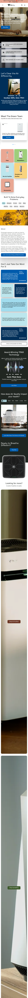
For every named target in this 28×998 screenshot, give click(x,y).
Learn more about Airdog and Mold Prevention (13, 254)
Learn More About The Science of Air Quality (14, 435)
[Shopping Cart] (24, 5)
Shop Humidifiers (14, 887)
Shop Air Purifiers (14, 621)
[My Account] (22, 5)
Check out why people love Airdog (14, 343)
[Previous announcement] (1, 1)
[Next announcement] (26, 1)
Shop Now (5, 27)
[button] (2, 5)
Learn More (14, 385)
